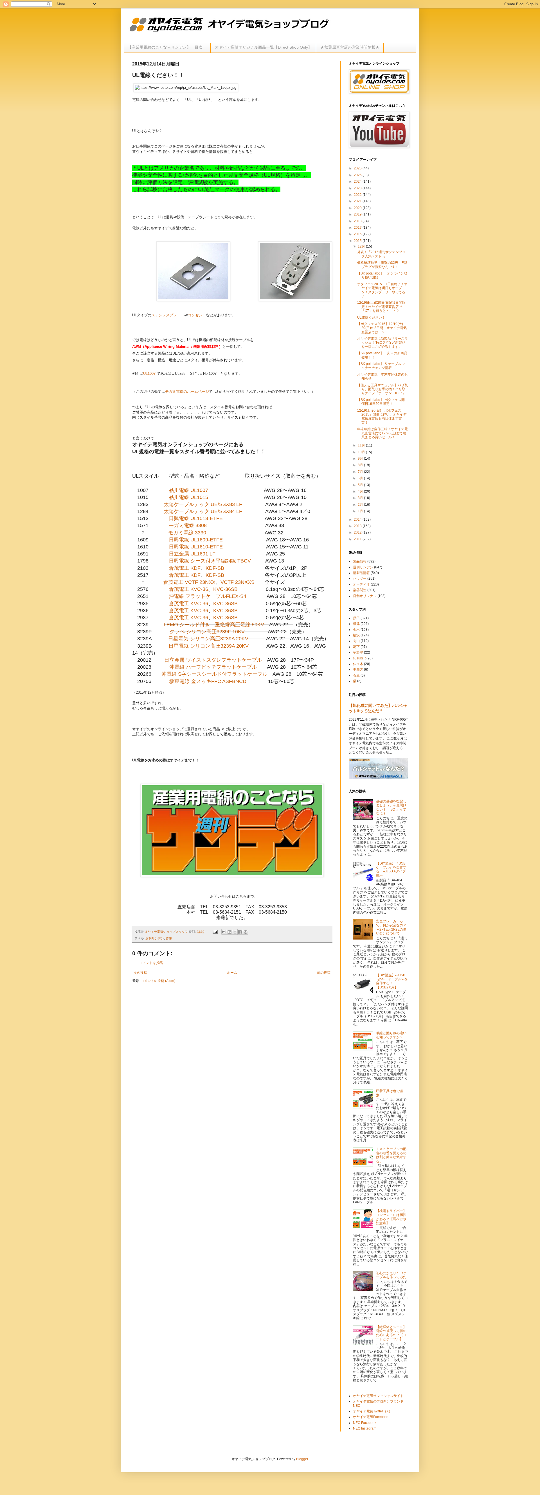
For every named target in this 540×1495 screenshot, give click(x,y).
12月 (362, 246)
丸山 (356, 641)
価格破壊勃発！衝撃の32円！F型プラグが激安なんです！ (382, 265)
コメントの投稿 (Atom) (158, 981)
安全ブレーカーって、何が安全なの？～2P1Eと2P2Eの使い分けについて (391, 927)
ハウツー (359, 578)
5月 (361, 485)
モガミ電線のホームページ (187, 391)
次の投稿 (140, 973)
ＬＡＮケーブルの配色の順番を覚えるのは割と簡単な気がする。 (391, 1155)
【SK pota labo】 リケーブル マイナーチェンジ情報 (381, 366)
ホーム (232, 973)
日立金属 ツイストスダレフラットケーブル (213, 660)
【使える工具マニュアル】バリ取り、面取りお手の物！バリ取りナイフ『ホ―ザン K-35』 (382, 389)
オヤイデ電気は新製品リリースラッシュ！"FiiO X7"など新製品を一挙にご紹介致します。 (382, 343)
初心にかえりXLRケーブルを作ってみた (391, 1275)
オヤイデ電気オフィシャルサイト (378, 1396)
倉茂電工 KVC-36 (188, 589)
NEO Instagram (364, 1428)
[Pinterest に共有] (245, 932)
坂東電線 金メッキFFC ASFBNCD (207, 681)
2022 (358, 195)
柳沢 (356, 635)
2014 (358, 519)
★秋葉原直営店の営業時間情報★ (349, 47)
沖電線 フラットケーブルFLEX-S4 (207, 596)
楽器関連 (359, 590)
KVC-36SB (225, 589)
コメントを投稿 (151, 963)
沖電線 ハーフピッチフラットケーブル (213, 667)
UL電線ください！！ (373, 317)
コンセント (197, 315)
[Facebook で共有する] (240, 932)
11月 (362, 445)
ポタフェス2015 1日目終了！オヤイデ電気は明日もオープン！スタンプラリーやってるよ (382, 290)
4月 (361, 491)
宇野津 (358, 652)
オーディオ (361, 584)
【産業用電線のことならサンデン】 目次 (167, 47)
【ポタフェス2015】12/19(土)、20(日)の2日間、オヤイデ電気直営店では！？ (382, 328)
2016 (358, 234)
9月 (361, 458)
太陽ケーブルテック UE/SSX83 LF (203, 504)
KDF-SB (215, 568)
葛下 (356, 647)
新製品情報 (361, 573)
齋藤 (169, 938)
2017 (358, 228)
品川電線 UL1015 (188, 497)
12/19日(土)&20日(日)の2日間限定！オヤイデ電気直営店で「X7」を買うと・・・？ (381, 307)
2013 (358, 526)
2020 (358, 208)
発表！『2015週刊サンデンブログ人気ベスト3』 (381, 254)
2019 (358, 214)
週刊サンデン (154, 938)
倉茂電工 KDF (185, 568)
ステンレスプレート (167, 315)
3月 (361, 498)
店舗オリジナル (365, 596)
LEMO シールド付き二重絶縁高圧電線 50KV (214, 624)
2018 (358, 221)
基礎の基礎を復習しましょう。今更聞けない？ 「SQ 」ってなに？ (391, 807)
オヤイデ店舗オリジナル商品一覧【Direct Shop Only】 (263, 47)
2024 (358, 181)
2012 (358, 532)
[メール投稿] (215, 931)
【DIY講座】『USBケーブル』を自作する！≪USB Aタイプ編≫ (391, 869)
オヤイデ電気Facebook (370, 1417)
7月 (361, 472)
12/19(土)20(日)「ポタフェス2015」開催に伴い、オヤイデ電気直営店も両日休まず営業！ (381, 417)
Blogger (302, 1459)
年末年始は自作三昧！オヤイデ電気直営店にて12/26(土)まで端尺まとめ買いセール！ (382, 433)
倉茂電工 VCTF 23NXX (189, 582)
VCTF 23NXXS (237, 582)
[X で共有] (235, 932)
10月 (362, 452)
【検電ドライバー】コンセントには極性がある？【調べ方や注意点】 (391, 1217)
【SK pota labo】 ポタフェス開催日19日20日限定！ (381, 402)
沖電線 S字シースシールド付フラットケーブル (214, 674)
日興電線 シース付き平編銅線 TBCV (210, 561)
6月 (361, 478)
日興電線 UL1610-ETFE (196, 547)
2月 (361, 505)
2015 (358, 241)
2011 (358, 539)
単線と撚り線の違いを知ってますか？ (391, 1035)
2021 (358, 201)
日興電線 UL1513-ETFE (196, 518)
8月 (361, 465)
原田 (356, 618)
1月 (361, 511)
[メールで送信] (224, 932)
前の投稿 (323, 973)
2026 (358, 168)
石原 (356, 675)
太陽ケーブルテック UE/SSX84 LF (203, 511)
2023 (358, 188)
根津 (356, 624)
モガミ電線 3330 (187, 533)
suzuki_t (359, 658)
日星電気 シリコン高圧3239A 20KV (208, 638)
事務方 (358, 669)
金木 (356, 630)
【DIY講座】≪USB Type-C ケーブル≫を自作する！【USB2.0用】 (392, 981)
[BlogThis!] (229, 932)
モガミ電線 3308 (188, 525)
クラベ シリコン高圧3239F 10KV (207, 631)
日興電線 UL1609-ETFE (196, 540)
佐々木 (358, 664)
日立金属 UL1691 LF (192, 554)
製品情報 (359, 561)
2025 (358, 175)
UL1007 (149, 373)
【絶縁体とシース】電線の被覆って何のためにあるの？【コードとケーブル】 (391, 1333)
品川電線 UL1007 (188, 490)
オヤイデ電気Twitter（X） (372, 1411)
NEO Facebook (364, 1423)
